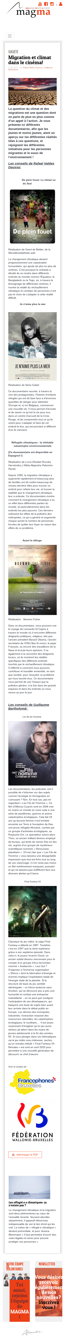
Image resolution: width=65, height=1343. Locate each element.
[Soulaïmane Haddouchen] (19, 1276)
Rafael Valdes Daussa (32, 67)
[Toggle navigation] (9, 36)
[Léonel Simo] (26, 1276)
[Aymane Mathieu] (13, 1276)
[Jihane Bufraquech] (6, 1276)
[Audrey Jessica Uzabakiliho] (6, 1283)
